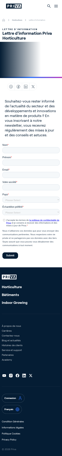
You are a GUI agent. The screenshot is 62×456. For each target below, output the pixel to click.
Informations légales (13, 427)
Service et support (12, 350)
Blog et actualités (11, 340)
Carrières (7, 331)
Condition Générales (13, 421)
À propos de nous (11, 326)
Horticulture (12, 287)
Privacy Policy (9, 439)
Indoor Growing (15, 303)
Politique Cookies (11, 433)
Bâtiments (10, 295)
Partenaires (8, 355)
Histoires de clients (12, 345)
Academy (7, 359)
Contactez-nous (11, 335)
